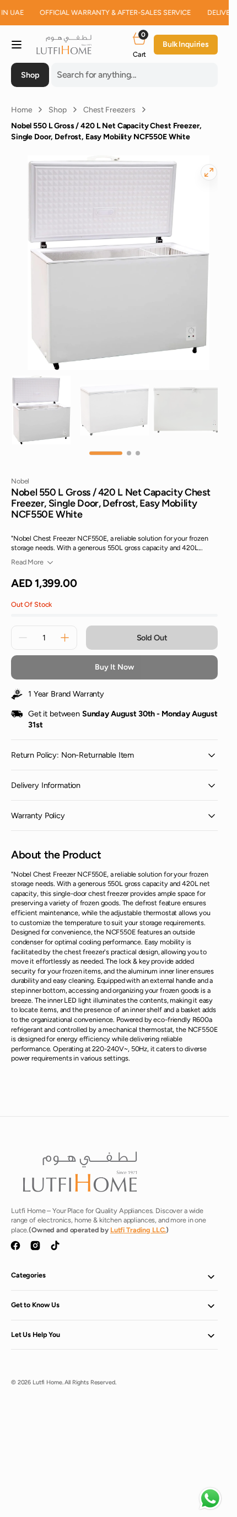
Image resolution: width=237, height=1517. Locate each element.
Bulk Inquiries (186, 44)
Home (21, 110)
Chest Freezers (109, 110)
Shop (57, 110)
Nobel (20, 470)
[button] (16, 44)
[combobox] (134, 75)
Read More (27, 551)
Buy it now (114, 656)
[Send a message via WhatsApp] (210, 1498)
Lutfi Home (47, 1371)
